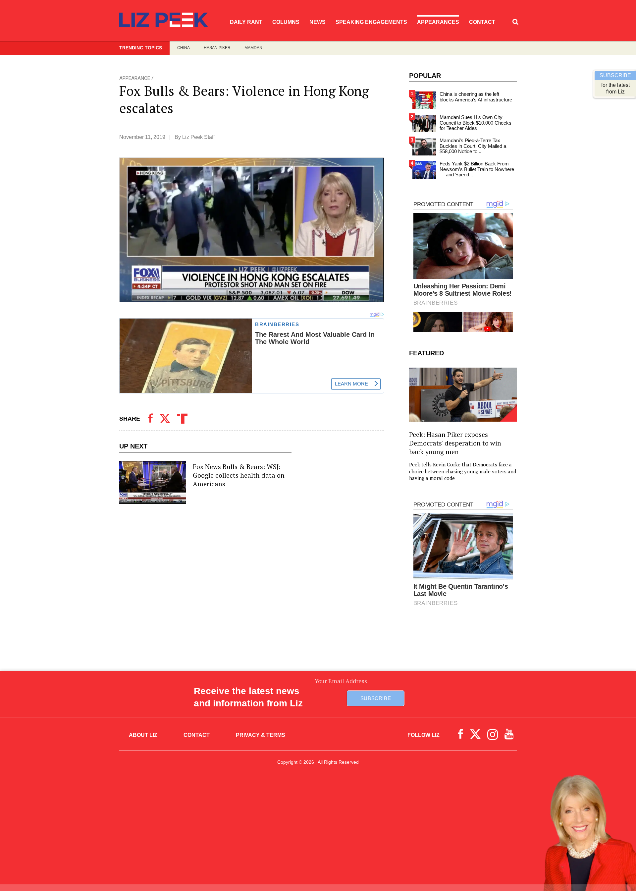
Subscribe (375, 698)
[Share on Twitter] (165, 418)
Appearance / (136, 78)
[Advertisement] (318, 831)
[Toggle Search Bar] (515, 21)
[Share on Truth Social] (182, 418)
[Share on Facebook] (150, 418)
